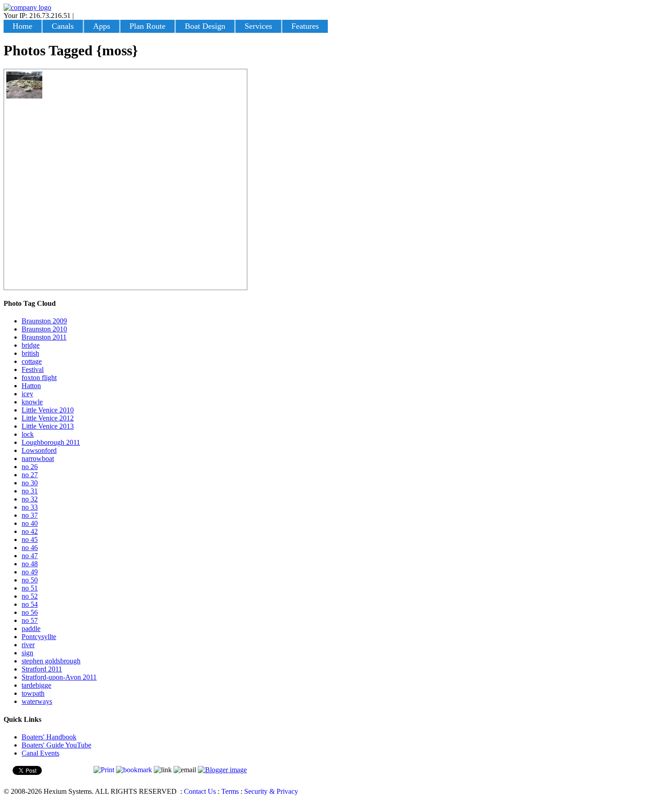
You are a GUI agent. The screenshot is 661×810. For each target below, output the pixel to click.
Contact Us (200, 791)
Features (305, 26)
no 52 (30, 596)
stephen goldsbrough (51, 661)
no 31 (30, 491)
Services (258, 26)
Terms (230, 791)
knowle (32, 402)
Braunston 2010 (44, 329)
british (30, 353)
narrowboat (38, 458)
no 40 (30, 523)
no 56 (30, 612)
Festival (33, 369)
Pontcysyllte (39, 636)
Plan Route (147, 26)
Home (22, 26)
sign (27, 653)
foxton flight (39, 377)
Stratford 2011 (42, 669)
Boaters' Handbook (49, 737)
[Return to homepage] (27, 7)
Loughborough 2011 (51, 442)
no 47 (30, 555)
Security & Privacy (271, 791)
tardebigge (36, 685)
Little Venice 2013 (48, 426)
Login (84, 15)
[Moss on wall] (24, 96)
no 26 (30, 466)
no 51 (30, 588)
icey (27, 394)
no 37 (30, 515)
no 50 (30, 580)
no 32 (30, 499)
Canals (63, 26)
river (28, 645)
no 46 (30, 547)
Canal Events (40, 753)
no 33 (30, 507)
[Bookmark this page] (134, 770)
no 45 (30, 539)
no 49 (30, 572)
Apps (101, 26)
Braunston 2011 (44, 337)
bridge (31, 345)
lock (28, 434)
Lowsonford (39, 450)
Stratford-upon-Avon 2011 (59, 677)
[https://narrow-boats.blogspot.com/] (222, 770)
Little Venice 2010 (48, 410)
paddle (31, 628)
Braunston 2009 (44, 321)
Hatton (31, 385)
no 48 (30, 564)
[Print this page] (104, 770)
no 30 (30, 483)
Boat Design (205, 26)
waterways (37, 701)
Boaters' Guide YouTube (56, 745)
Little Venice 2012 (48, 418)
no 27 (30, 475)
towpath (33, 693)
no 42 (30, 531)
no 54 (30, 604)
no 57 (30, 620)
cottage (32, 361)
